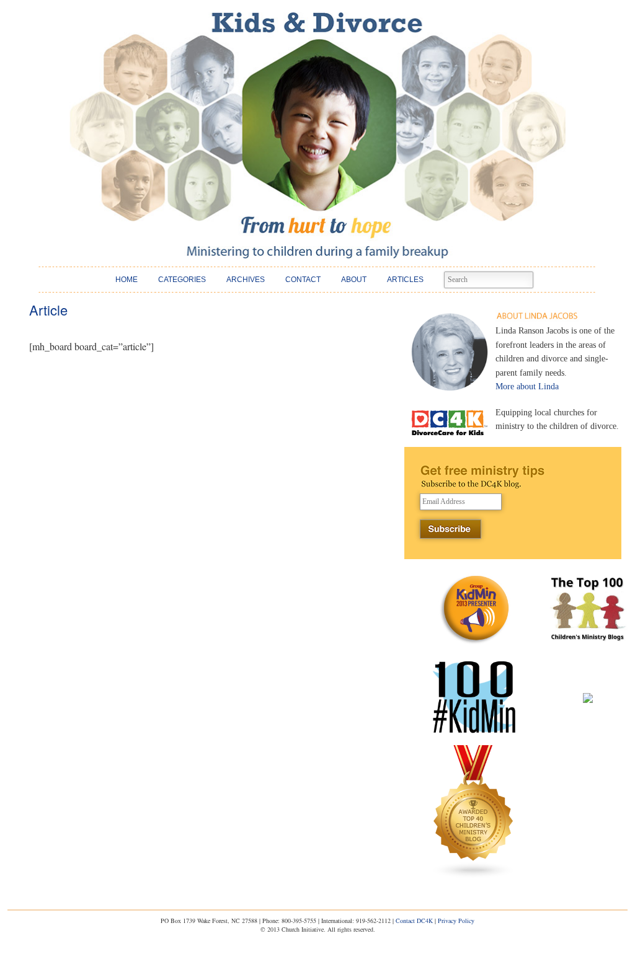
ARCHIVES (245, 279)
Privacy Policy (456, 920)
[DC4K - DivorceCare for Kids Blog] (317, 135)
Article (48, 309)
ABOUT (353, 279)
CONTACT (303, 279)
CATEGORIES (182, 279)
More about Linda (527, 386)
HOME (126, 279)
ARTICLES (405, 279)
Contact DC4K (414, 920)
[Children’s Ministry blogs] (474, 875)
